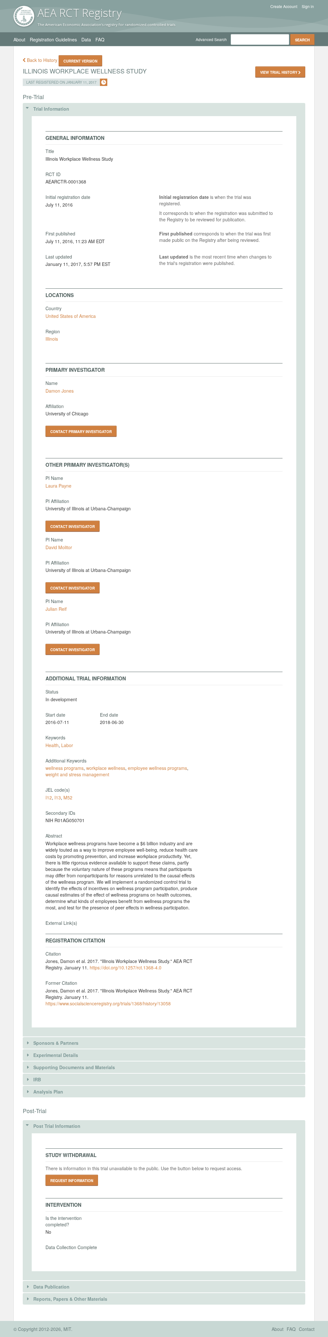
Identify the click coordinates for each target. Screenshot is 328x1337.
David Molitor (58, 547)
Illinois (51, 339)
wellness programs (64, 768)
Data (86, 39)
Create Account (283, 6)
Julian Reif (56, 609)
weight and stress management (77, 774)
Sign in (308, 6)
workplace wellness (105, 768)
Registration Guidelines (53, 39)
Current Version (80, 61)
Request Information (71, 1180)
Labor (67, 745)
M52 (67, 797)
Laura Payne (58, 485)
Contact (307, 1329)
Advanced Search (211, 39)
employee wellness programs (157, 768)
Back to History (42, 60)
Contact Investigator (72, 526)
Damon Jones (59, 390)
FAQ (99, 39)
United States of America (70, 316)
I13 (57, 797)
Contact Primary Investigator (81, 431)
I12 (48, 797)
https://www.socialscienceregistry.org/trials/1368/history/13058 (108, 1003)
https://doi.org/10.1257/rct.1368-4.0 (125, 967)
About (19, 39)
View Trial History (279, 72)
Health (52, 745)
